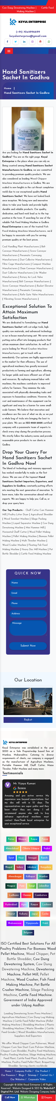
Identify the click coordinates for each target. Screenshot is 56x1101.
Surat (11, 858)
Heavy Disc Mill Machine (34, 549)
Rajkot (28, 719)
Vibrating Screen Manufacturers (20, 299)
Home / (9, 1071)
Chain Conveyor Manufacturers (36, 268)
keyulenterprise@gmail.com (28, 36)
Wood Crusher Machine (14, 545)
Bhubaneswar (15, 923)
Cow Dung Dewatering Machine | (19, 8)
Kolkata (23, 914)
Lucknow (46, 905)
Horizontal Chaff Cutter (14, 532)
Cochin (45, 914)
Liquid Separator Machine (26, 523)
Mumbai (43, 876)
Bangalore (45, 867)
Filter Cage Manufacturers (16, 264)
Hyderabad (11, 905)
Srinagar (32, 858)
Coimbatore (41, 895)
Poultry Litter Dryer (18, 515)
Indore (19, 867)
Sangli (32, 886)
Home (7, 88)
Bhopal (8, 867)
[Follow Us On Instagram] (32, 41)
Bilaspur (22, 839)
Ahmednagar (15, 876)
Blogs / (22, 1075)
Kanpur (34, 905)
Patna (11, 839)
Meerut (11, 914)
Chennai (27, 895)
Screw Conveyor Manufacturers (18, 286)
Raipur (34, 839)
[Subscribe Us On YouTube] (40, 41)
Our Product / (42, 1071)
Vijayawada (32, 923)
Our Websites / (18, 1079)
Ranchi (44, 858)
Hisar (21, 858)
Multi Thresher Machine (34, 541)
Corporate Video (37, 1079)
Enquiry (48, 1097)
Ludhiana (14, 895)
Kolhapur (30, 876)
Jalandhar (44, 886)
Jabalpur (31, 867)
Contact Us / (47, 1075)
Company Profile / (24, 1071)
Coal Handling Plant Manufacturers (20, 247)
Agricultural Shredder (42, 515)
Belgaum (28, 933)
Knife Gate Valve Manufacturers (37, 295)
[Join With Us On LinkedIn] (24, 41)
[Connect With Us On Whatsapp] (49, 41)
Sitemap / (33, 1075)
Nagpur (11, 886)
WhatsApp (29, 1097)
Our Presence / (9, 1075)
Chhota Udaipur (31, 848)
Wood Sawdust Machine (16, 519)
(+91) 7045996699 (28, 32)
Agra (23, 905)
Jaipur (35, 914)
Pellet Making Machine (25, 536)
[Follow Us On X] (16, 41)
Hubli (45, 923)
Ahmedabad (12, 848)
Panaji (45, 839)
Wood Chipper (37, 954)
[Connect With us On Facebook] (7, 41)
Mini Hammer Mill (35, 528)
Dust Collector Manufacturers (35, 260)
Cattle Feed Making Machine (36, 554)
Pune (21, 886)
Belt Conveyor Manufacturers (34, 282)
